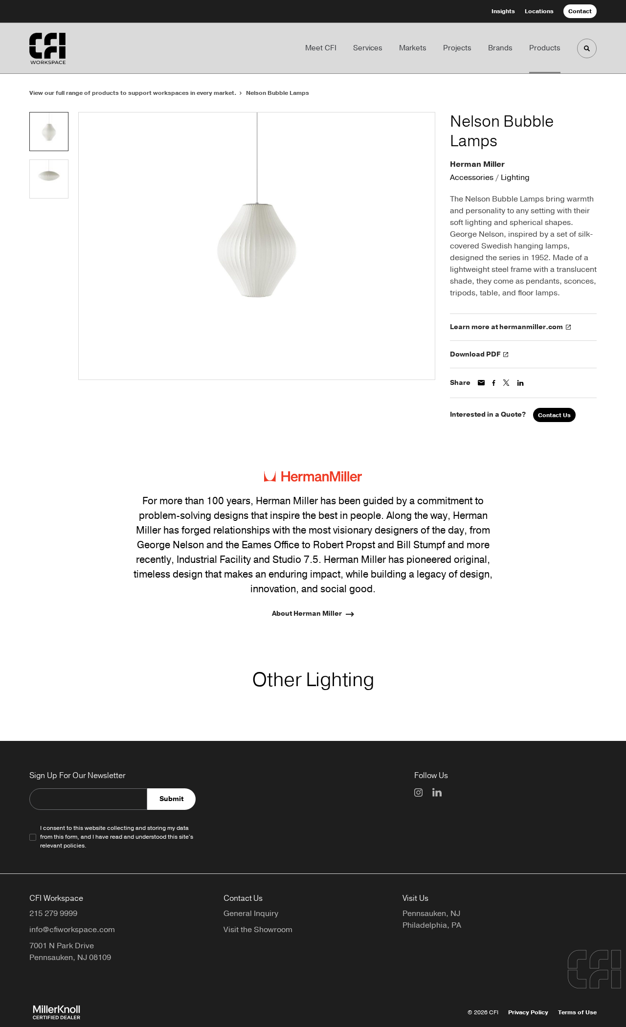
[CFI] (72, 48)
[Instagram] (418, 792)
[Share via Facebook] (493, 383)
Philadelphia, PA (431, 925)
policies (74, 845)
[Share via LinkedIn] (520, 383)
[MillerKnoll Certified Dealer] (56, 1012)
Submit (171, 799)
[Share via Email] (481, 382)
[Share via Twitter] (506, 383)
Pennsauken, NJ (431, 913)
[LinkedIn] (437, 792)
